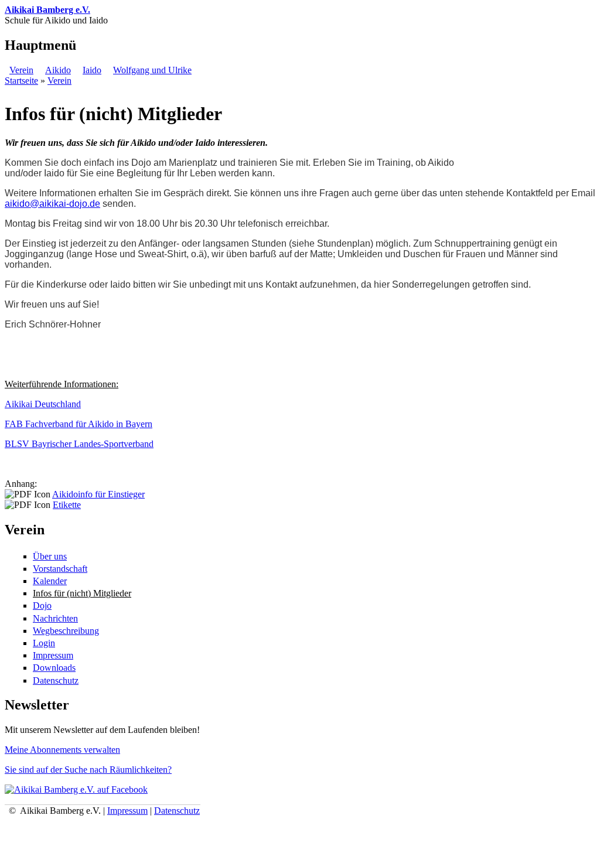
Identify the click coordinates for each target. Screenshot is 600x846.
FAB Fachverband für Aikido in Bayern (78, 424)
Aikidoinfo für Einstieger (98, 494)
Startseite (21, 81)
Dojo (42, 605)
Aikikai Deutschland (43, 404)
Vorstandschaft (60, 569)
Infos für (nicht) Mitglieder (82, 593)
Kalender (50, 581)
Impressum (53, 655)
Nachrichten (55, 618)
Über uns (50, 556)
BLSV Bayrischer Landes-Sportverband (79, 444)
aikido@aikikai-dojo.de (52, 204)
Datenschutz (56, 680)
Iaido (92, 70)
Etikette (67, 505)
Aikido (58, 70)
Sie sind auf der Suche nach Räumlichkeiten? (88, 770)
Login (44, 643)
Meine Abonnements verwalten (62, 750)
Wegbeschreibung (66, 631)
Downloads (54, 668)
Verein (21, 70)
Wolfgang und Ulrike (152, 70)
